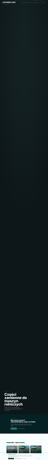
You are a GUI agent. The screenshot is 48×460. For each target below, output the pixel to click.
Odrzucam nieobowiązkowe (18, 458)
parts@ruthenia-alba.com (22, 428)
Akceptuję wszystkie (11, 458)
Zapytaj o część (14, 428)
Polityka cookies (38, 458)
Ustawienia (24, 458)
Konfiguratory (35, 0)
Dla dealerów (40, 0)
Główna (5, 4)
